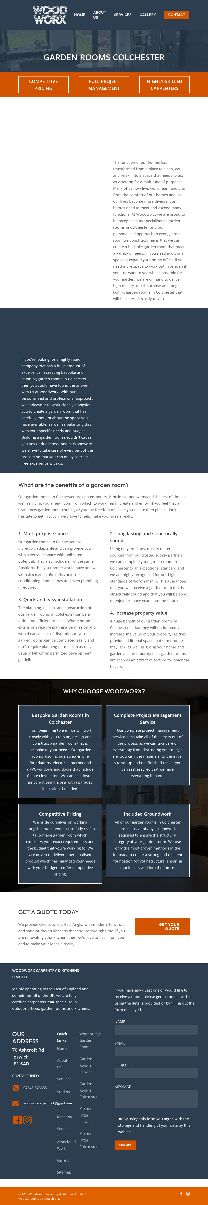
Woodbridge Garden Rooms (90, 1040)
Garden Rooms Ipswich (86, 1065)
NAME (120, 1021)
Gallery (63, 1160)
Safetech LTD (51, 1199)
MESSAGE (123, 1086)
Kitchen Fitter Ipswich (86, 1115)
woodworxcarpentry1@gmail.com (47, 1103)
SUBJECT (122, 1065)
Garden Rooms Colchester (88, 1090)
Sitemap (64, 1172)
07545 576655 (35, 1087)
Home (62, 1048)
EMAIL (120, 1043)
